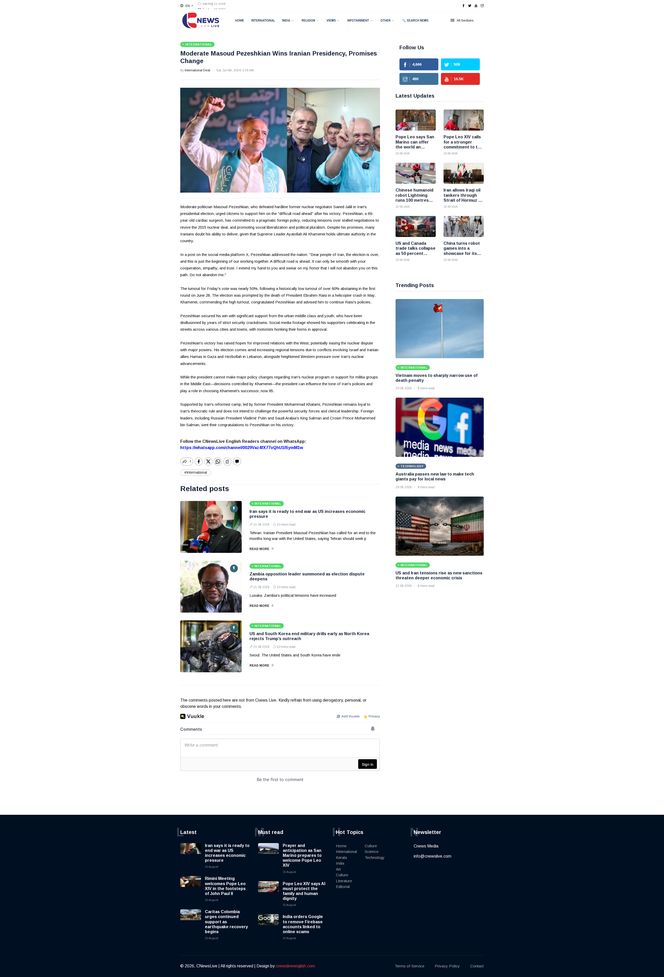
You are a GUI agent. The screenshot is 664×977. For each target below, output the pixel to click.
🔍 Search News (415, 20)
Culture (342, 875)
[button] (186, 6)
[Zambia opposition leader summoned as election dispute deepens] (211, 587)
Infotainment (358, 20)
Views (331, 20)
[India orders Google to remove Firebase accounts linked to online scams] (268, 924)
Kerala (341, 857)
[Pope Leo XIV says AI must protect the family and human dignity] (268, 891)
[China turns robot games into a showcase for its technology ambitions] (464, 226)
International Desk (197, 70)
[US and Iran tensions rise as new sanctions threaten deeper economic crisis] (440, 526)
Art (338, 869)
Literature (344, 881)
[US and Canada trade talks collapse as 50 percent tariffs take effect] (416, 226)
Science (371, 851)
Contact (477, 966)
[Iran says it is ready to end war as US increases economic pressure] (211, 527)
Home (239, 20)
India (286, 20)
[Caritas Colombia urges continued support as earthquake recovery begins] (190, 919)
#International (195, 472)
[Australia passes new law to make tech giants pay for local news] (440, 427)
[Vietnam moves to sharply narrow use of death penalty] (440, 328)
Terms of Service (409, 966)
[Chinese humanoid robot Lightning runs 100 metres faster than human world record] (416, 173)
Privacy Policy (447, 966)
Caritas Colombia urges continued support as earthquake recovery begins (226, 922)
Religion (308, 20)
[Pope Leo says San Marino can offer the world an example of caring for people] (416, 120)
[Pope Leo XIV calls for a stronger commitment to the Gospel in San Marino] (464, 120)
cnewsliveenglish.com (295, 966)
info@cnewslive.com (432, 856)
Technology (375, 857)
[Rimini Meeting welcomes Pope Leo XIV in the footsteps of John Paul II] (190, 886)
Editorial (343, 886)
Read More (259, 549)
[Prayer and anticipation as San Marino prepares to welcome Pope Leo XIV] (268, 853)
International (263, 20)
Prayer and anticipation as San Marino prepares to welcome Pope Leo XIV (302, 855)
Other (386, 20)
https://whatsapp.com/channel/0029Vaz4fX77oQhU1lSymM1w (241, 447)
